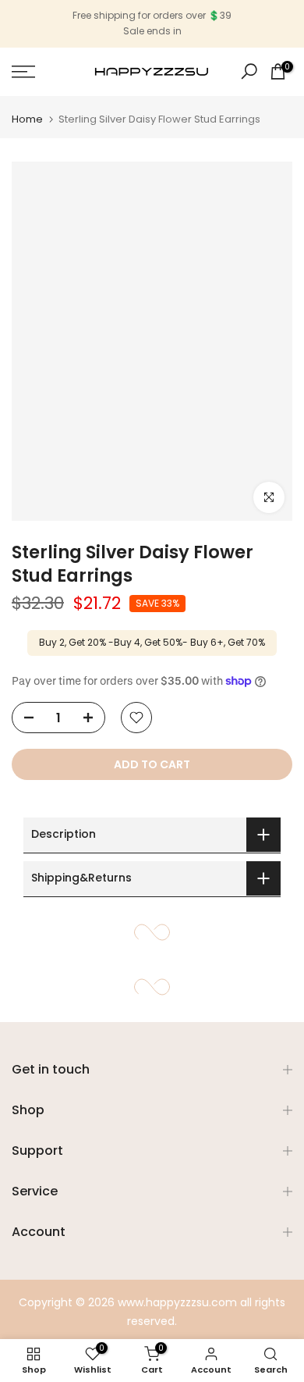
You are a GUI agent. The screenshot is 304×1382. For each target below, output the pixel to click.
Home (27, 119)
